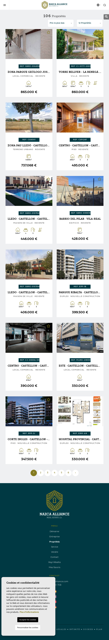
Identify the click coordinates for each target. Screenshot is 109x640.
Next (48, 47)
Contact (54, 557)
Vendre (54, 552)
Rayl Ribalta (54, 562)
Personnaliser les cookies (27, 627)
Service (54, 547)
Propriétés (54, 542)
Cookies (88, 629)
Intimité (74, 629)
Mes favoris (54, 567)
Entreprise (54, 537)
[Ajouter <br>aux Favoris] (48, 32)
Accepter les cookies (27, 619)
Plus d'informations (29, 612)
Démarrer (54, 532)
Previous (10, 47)
